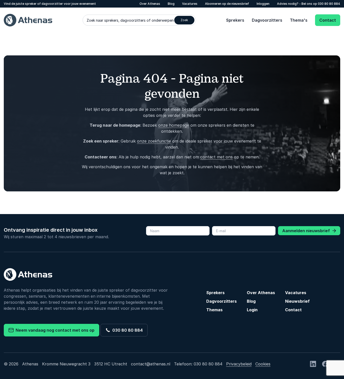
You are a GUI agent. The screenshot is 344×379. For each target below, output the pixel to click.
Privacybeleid (239, 363)
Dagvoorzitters (267, 20)
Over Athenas (150, 4)
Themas (214, 309)
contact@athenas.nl (150, 363)
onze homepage (173, 125)
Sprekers (235, 20)
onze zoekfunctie (154, 141)
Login (252, 309)
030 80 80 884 (329, 4)
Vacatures (189, 4)
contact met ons (216, 156)
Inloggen (263, 4)
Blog (171, 4)
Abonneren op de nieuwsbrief (227, 4)
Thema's (298, 20)
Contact (327, 20)
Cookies (262, 363)
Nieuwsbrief (297, 301)
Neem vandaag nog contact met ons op (54, 330)
